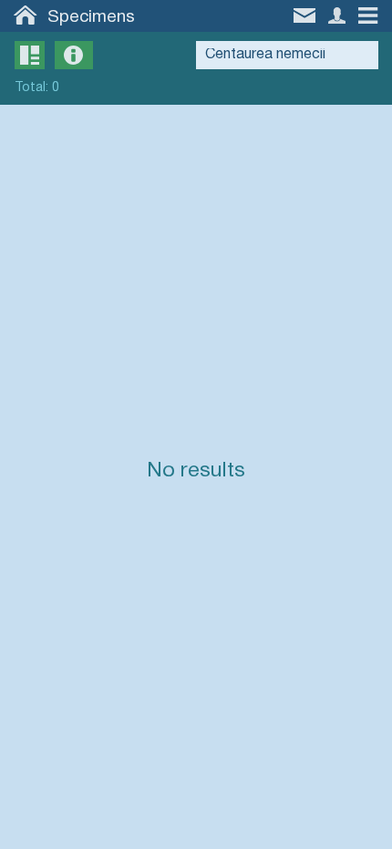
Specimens (91, 17)
